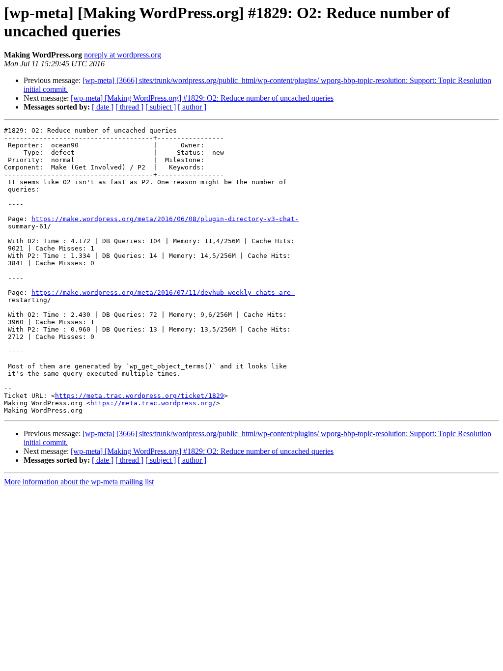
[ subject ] (160, 107)
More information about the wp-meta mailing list (79, 481)
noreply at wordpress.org (122, 55)
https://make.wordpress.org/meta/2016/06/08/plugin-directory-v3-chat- (165, 219)
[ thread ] (129, 107)
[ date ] (102, 107)
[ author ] (192, 107)
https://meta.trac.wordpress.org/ (153, 403)
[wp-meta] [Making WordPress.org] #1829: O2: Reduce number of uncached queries (202, 98)
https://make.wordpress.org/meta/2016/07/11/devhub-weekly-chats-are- (163, 292)
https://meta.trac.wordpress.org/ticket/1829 (139, 395)
